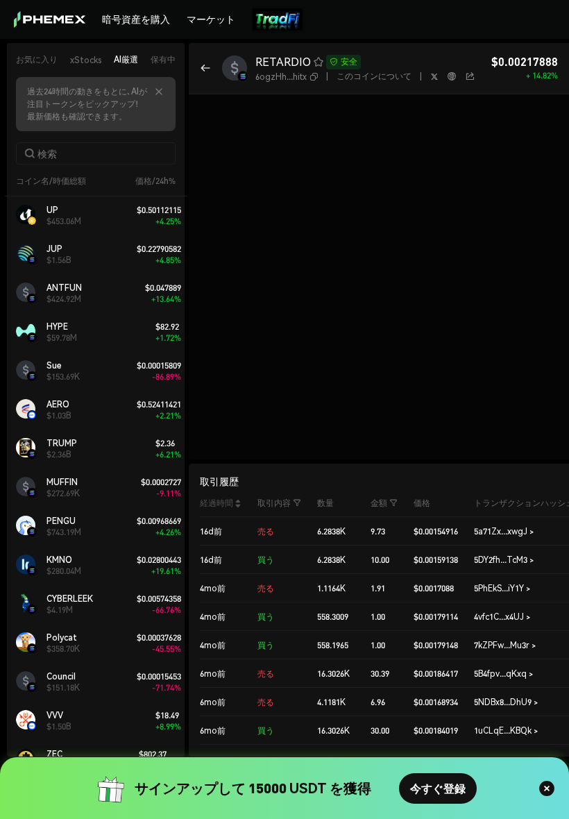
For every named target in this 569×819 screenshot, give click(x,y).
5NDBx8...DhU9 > (506, 702)
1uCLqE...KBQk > (506, 730)
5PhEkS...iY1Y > (502, 588)
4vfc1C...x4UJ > (502, 616)
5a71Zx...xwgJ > (504, 531)
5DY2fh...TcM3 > (504, 560)
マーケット (211, 18)
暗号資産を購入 (136, 18)
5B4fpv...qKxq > (503, 673)
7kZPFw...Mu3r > (505, 645)
